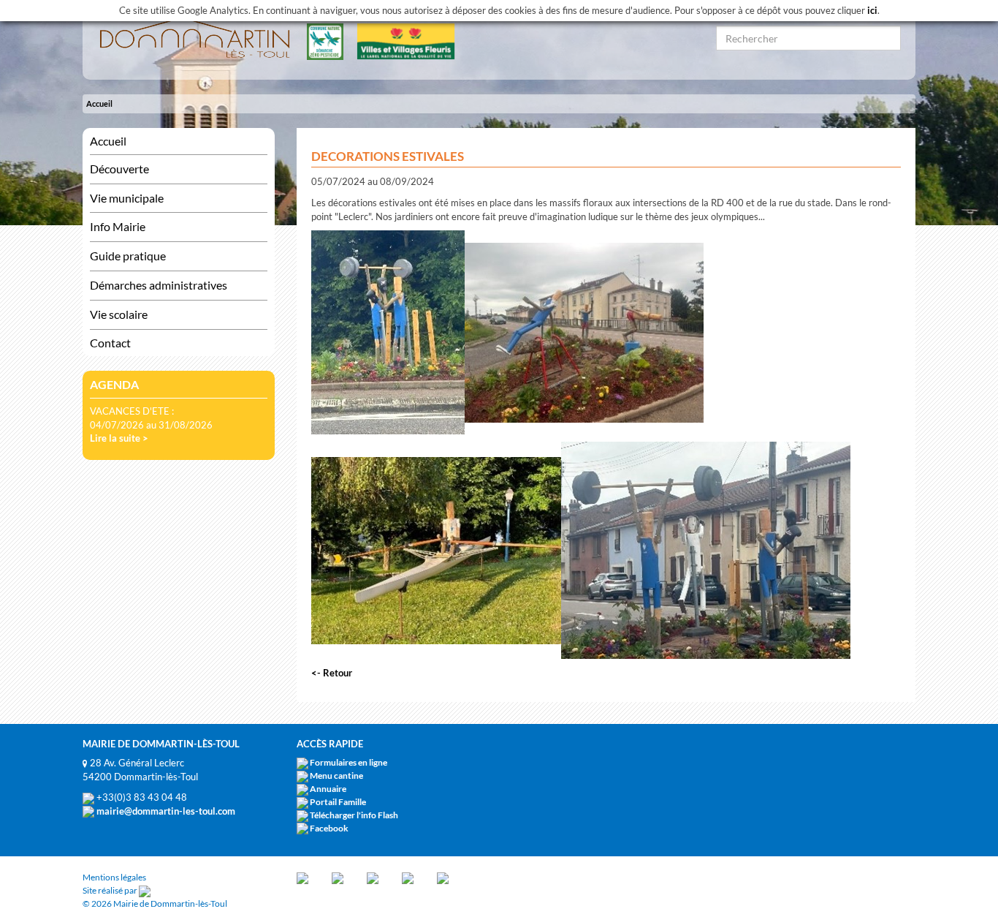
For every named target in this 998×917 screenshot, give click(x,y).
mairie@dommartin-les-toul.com (164, 811)
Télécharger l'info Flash (354, 815)
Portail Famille (338, 801)
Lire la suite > (119, 438)
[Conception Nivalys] (145, 890)
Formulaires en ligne (348, 762)
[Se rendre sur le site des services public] (372, 877)
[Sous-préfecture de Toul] (337, 877)
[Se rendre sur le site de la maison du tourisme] (408, 877)
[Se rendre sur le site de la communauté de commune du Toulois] (302, 877)
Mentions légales (114, 877)
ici (872, 10)
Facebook (329, 828)
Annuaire (328, 788)
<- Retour (331, 673)
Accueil (99, 103)
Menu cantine (336, 775)
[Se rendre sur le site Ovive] (443, 877)
